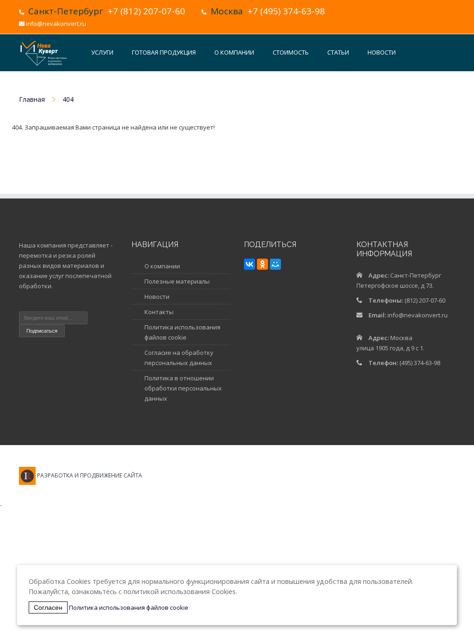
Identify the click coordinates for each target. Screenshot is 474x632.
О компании (234, 52)
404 (68, 99)
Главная (32, 99)
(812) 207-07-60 (425, 300)
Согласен (48, 607)
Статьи (338, 52)
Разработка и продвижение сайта (89, 475)
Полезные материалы (177, 281)
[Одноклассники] (262, 264)
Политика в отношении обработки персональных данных (183, 388)
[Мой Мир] (275, 264)
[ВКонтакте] (249, 264)
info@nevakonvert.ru (56, 23)
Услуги (102, 52)
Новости (382, 52)
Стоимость (291, 52)
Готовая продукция (164, 52)
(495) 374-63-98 (419, 363)
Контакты (106, 88)
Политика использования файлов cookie (128, 607)
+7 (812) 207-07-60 (146, 11)
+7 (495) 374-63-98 (286, 11)
